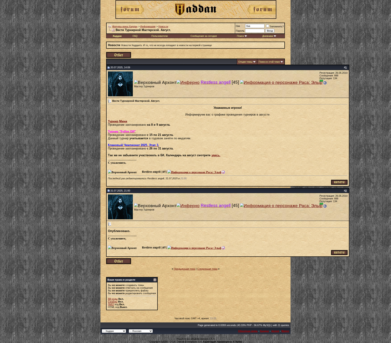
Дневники (267, 36)
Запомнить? (277, 26)
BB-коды (113, 299)
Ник (238, 26)
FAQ (135, 36)
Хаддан (264, 331)
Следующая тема (207, 268)
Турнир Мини (117, 121)
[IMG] (111, 304)
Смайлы (112, 301)
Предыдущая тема (184, 268)
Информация (147, 26)
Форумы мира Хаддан (124, 26)
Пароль (240, 30)
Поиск (240, 36)
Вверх (285, 331)
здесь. (215, 155)
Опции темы (245, 61)
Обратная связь (248, 331)
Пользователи (159, 36)
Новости (163, 26)
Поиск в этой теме (269, 61)
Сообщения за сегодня (204, 36)
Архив (275, 331)
